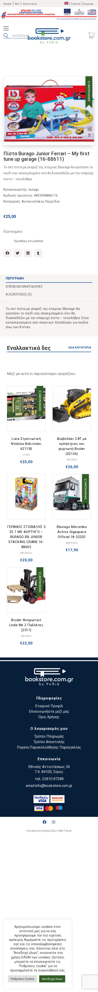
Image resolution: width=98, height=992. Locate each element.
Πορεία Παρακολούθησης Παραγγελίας (49, 747)
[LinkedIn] (28, 253)
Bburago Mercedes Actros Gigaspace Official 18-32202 (72, 532)
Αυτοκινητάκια (33, 201)
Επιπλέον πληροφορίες (24, 286)
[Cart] (91, 36)
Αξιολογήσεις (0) (19, 294)
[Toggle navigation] (6, 29)
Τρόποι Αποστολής (49, 742)
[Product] (26, 405)
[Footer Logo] (49, 678)
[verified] (41, 799)
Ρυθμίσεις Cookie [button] (22, 979)
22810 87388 (53, 779)
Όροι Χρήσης (49, 717)
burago (34, 189)
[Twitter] (18, 253)
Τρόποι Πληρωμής (49, 736)
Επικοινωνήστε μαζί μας (49, 711)
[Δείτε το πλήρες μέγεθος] (10, 83)
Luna (26, 455)
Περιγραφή (15, 278)
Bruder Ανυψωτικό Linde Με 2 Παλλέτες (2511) (26, 625)
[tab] (49, 278)
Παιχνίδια (52, 201)
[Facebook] (7, 253)
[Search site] (5, 36)
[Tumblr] (38, 253)
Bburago (26, 553)
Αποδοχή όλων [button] (52, 979)
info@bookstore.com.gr (53, 786)
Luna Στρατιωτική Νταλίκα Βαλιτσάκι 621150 (26, 444)
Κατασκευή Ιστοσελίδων (42, 830)
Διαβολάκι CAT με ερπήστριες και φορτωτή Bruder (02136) (72, 446)
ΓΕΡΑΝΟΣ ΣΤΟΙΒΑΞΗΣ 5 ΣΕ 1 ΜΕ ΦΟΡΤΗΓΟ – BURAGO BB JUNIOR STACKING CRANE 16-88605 (26, 537)
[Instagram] (53, 822)
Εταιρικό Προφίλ (49, 706)
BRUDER (72, 460)
